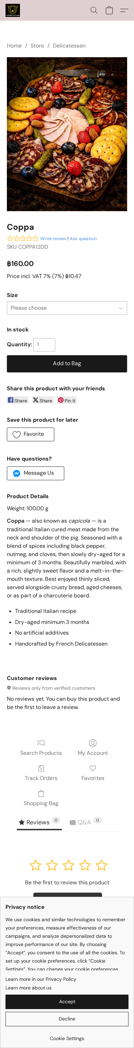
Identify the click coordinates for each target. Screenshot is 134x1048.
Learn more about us (28, 988)
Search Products (41, 753)
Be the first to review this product (67, 882)
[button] (13, 10)
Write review (53, 239)
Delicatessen (69, 45)
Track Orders (41, 778)
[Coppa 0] (67, 134)
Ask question (83, 239)
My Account (93, 753)
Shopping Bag (41, 803)
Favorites (92, 778)
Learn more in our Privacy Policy (40, 979)
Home (14, 45)
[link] (67, 1035)
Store (37, 45)
